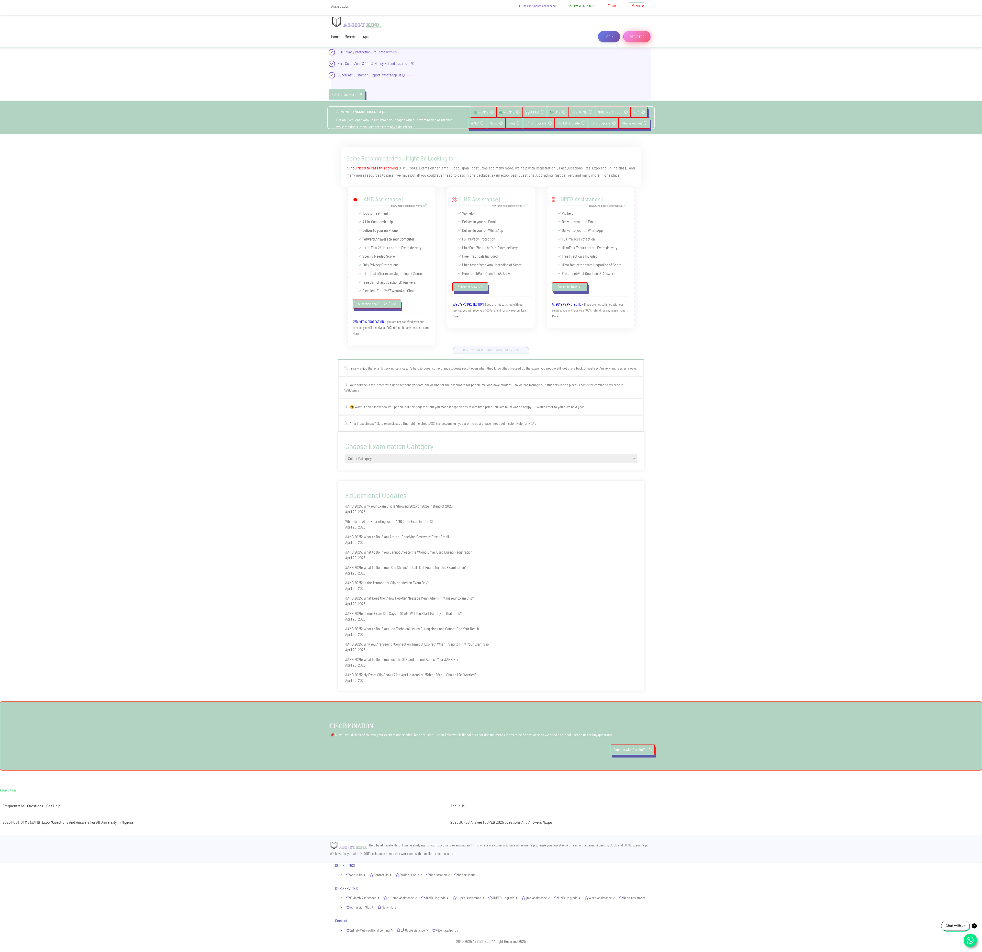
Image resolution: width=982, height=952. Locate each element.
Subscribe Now (468, 287)
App (366, 36)
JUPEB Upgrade (568, 123)
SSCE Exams (419, 167)
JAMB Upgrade (536, 123)
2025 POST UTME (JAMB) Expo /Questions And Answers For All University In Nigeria (68, 822)
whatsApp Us (449, 930)
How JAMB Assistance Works (407, 205)
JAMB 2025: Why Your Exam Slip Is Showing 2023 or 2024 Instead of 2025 (399, 506)
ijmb (466, 167)
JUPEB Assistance (578, 199)
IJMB (557, 112)
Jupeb (473, 273)
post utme (480, 167)
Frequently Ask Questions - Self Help (31, 805)
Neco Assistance (634, 898)
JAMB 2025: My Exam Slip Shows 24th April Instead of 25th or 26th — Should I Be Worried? (410, 674)
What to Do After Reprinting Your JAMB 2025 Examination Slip (390, 521)
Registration (438, 875)
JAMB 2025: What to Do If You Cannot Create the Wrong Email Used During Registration (408, 552)
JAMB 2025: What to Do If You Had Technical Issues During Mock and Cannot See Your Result (412, 628)
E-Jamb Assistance (363, 898)
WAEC (475, 123)
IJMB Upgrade (600, 123)
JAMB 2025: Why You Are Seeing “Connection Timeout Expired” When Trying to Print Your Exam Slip (417, 644)
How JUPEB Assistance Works (605, 205)
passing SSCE (607, 845)
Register (637, 37)
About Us (457, 805)
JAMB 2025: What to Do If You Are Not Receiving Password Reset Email (397, 536)
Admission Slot (631, 123)
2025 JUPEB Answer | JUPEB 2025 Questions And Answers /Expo (501, 822)
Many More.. (390, 907)
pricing (640, 5)
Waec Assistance (600, 898)
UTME (403, 167)
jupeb (455, 167)
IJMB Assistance (478, 199)
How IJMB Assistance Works (507, 205)
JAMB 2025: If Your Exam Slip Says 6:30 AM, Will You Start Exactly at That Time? (403, 613)
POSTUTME (579, 112)
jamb (445, 167)
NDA (636, 112)
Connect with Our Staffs (630, 749)
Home (335, 36)
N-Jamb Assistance (400, 898)
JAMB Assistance (381, 199)
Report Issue (467, 875)
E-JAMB (482, 112)
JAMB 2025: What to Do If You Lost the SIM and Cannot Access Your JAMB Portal (403, 659)
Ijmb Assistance (536, 898)
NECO (493, 123)
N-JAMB (509, 112)
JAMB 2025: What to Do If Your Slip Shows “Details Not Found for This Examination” (405, 567)
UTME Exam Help (635, 845)
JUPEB (534, 112)
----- (409, 75)
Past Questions (571, 167)
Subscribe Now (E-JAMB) (374, 304)
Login (609, 37)
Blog (614, 5)
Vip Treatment (377, 213)
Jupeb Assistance (469, 898)
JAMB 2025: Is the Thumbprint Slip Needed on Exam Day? (387, 582)
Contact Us (381, 875)
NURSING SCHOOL (610, 112)
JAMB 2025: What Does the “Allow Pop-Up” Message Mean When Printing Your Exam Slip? (409, 598)
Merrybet (351, 36)
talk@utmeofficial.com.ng (539, 5)
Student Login (409, 875)
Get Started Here (344, 94)
